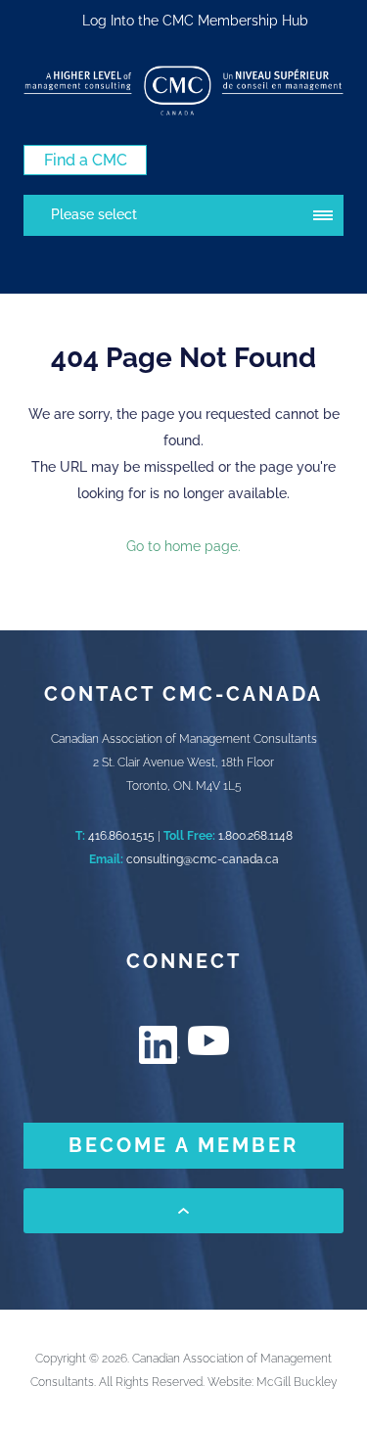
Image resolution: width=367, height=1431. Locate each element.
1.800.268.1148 (255, 836)
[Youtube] (208, 1040)
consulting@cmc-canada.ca (202, 859)
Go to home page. (183, 546)
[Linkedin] (159, 1045)
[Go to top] (183, 1210)
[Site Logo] (183, 90)
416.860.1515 (121, 836)
